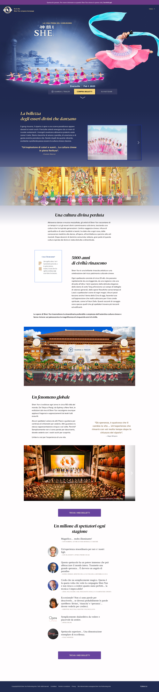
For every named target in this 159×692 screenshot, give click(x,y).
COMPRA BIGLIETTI (84, 91)
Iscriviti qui (107, 2)
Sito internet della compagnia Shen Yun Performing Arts (94, 686)
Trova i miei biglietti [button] (79, 512)
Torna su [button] (143, 686)
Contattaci (54, 686)
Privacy (74, 686)
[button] (82, 96)
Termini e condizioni (64, 686)
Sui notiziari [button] (106, 91)
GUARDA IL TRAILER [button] (62, 91)
